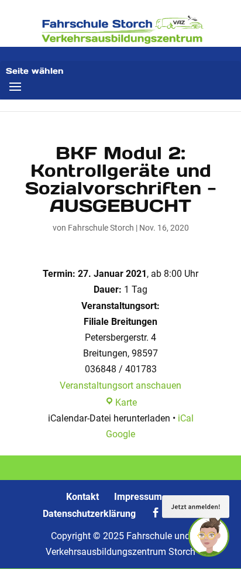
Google (120, 434)
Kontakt (82, 496)
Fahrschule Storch (101, 227)
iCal (186, 418)
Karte (126, 402)
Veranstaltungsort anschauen (120, 385)
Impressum (138, 496)
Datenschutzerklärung (89, 513)
